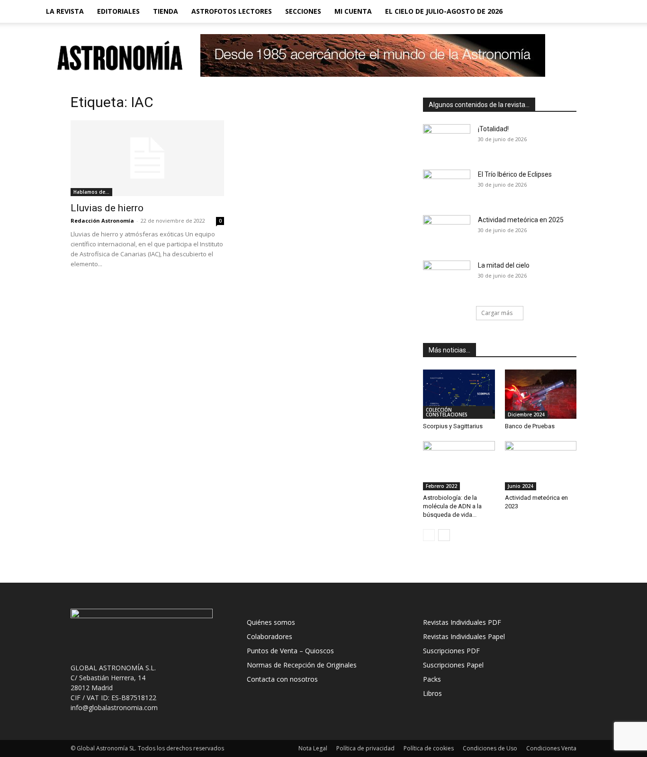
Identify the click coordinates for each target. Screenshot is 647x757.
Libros (432, 693)
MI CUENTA (353, 11)
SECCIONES (303, 11)
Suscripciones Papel (453, 664)
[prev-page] (429, 535)
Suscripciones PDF (451, 650)
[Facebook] (543, 11)
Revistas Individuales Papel (464, 636)
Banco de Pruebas (530, 426)
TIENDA (165, 11)
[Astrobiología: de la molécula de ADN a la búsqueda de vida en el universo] (459, 465)
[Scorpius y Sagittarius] (459, 394)
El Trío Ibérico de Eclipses (515, 174)
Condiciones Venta (551, 748)
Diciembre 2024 (526, 414)
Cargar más (496, 313)
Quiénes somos (271, 622)
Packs (432, 679)
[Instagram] (559, 11)
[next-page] (444, 535)
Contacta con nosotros (282, 679)
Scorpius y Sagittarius (453, 426)
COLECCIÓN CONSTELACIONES (446, 412)
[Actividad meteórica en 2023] (541, 465)
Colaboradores (269, 636)
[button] (596, 12)
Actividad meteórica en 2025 (521, 220)
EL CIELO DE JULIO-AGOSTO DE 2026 (444, 11)
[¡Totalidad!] (446, 140)
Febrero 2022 (441, 486)
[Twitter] (575, 11)
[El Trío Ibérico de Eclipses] (446, 186)
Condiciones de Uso (490, 748)
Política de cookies (429, 748)
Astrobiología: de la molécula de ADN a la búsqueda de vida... (452, 506)
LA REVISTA (65, 11)
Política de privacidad (365, 748)
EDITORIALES (118, 11)
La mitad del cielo (504, 265)
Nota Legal (312, 748)
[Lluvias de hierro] (147, 158)
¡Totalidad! (493, 129)
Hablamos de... (91, 192)
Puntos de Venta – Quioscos (290, 650)
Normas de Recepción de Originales (302, 664)
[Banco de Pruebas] (541, 394)
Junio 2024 (520, 486)
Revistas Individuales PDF (462, 622)
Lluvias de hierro (107, 208)
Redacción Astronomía (102, 220)
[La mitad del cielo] (446, 277)
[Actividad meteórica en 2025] (446, 231)
